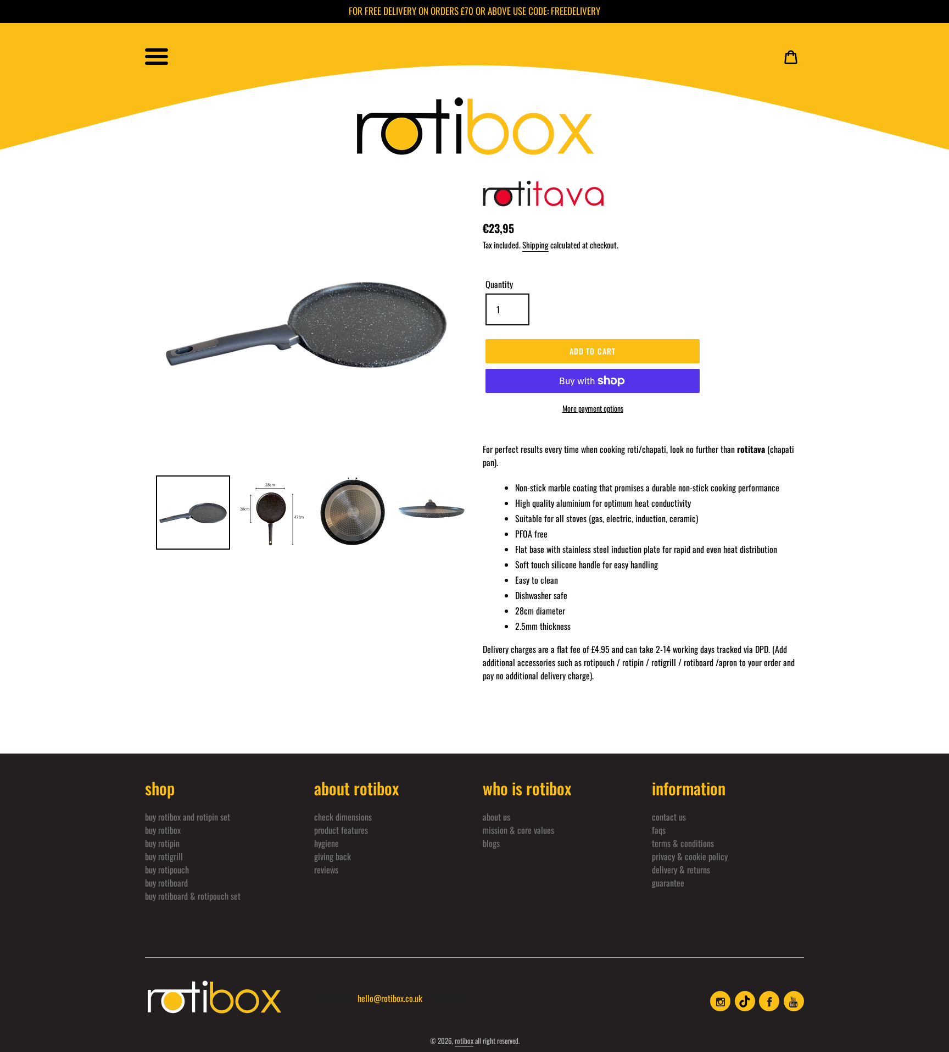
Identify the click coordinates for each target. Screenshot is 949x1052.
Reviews (326, 869)
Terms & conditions (683, 843)
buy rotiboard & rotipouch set (193, 895)
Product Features (341, 830)
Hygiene (326, 843)
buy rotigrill (164, 856)
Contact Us (669, 816)
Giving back (332, 856)
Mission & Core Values (518, 830)
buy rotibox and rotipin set (187, 816)
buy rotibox (163, 830)
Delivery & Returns (681, 869)
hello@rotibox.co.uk (390, 998)
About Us (496, 816)
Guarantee (668, 882)
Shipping (535, 245)
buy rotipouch (167, 869)
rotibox (464, 1040)
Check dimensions (343, 816)
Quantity (499, 284)
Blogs (491, 843)
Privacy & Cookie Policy (690, 856)
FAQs (659, 830)
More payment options (592, 408)
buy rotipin (162, 843)
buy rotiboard (166, 882)
